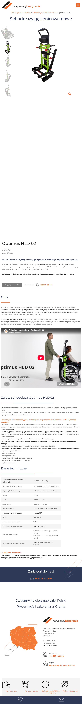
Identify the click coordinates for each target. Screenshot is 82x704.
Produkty (27, 13)
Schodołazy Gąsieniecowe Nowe (44, 13)
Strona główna (17, 13)
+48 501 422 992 (56, 656)
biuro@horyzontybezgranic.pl (62, 665)
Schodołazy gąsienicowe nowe (41, 18)
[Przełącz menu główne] (78, 5)
